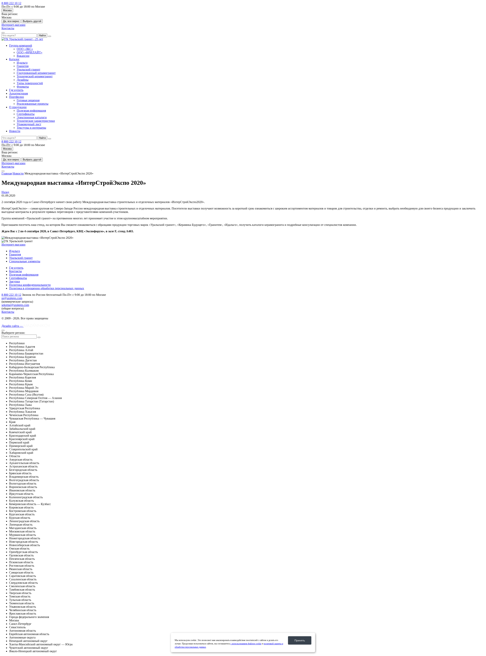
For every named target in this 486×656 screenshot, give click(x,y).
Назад (5, 192)
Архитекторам (18, 93)
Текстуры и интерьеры (31, 127)
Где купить (16, 90)
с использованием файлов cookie (245, 643)
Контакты (8, 28)
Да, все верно (11, 21)
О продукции (18, 107)
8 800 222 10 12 (11, 3)
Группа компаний (20, 45)
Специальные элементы (24, 261)
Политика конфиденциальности (30, 284)
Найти (42, 35)
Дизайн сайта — (13, 326)
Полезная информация (31, 110)
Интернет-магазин (13, 24)
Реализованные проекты (32, 103)
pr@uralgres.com (12, 298)
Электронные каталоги (32, 117)
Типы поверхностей (30, 83)
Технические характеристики (36, 120)
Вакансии (23, 55)
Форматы (23, 86)
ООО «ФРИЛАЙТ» (29, 52)
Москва (7, 10)
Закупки (14, 281)
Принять (299, 640)
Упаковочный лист (29, 124)
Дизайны (22, 79)
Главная (7, 173)
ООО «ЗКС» (25, 49)
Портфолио (16, 96)
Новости (14, 131)
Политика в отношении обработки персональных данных (46, 288)
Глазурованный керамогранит (36, 73)
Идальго (22, 62)
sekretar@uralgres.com (15, 305)
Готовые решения (28, 100)
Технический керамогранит (35, 76)
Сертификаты (26, 114)
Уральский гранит (28, 69)
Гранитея (22, 66)
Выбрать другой (32, 21)
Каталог (14, 59)
